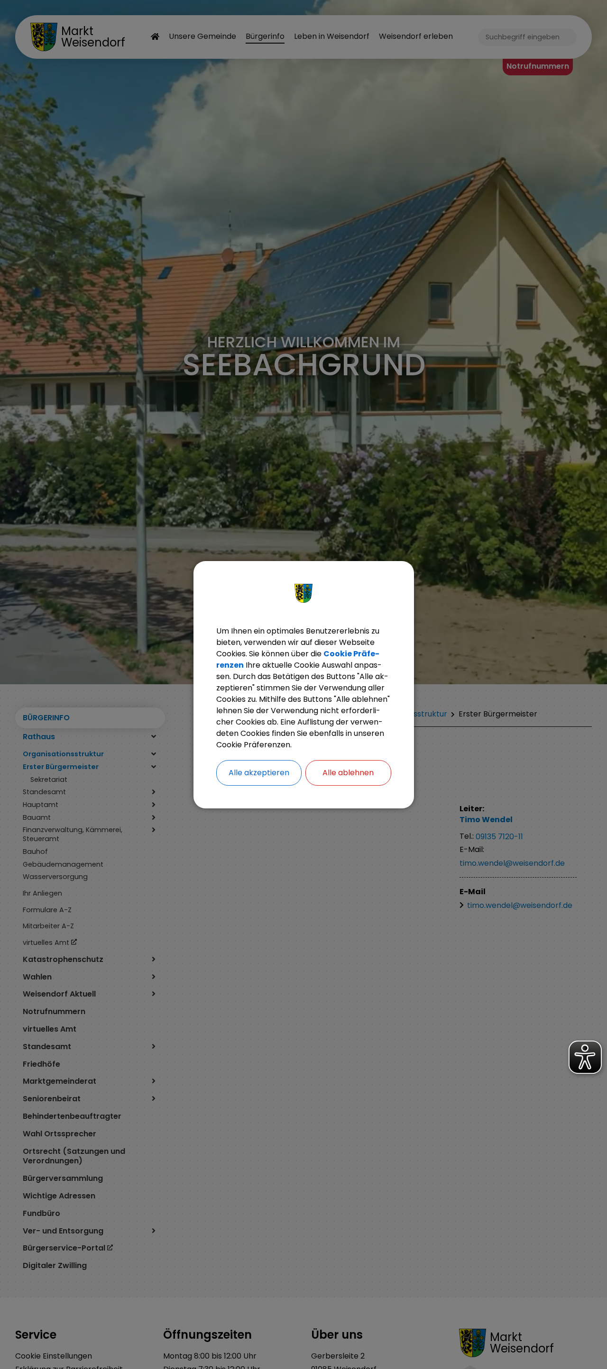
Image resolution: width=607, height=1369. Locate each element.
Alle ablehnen (348, 772)
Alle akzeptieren (259, 772)
